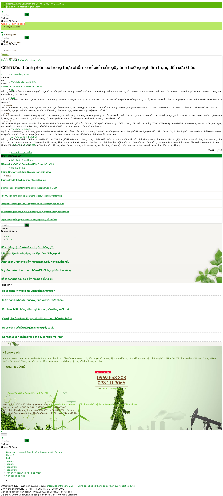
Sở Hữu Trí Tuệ (11, 50)
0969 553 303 (111, 377)
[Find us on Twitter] (6, 480)
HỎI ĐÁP (9, 105)
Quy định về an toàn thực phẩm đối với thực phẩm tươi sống (36, 270)
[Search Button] (27, 14)
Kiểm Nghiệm (11, 35)
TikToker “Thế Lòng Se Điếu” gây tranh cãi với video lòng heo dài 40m (32, 203)
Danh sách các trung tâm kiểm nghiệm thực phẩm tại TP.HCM (29, 187)
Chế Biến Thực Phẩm (21, 152)
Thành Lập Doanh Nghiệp (23, 81)
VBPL (8, 113)
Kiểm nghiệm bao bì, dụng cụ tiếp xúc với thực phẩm (31, 253)
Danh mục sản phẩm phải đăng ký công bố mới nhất (32, 336)
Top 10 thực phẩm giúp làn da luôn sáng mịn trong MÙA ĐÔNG (29, 219)
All (7, 236)
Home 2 (10, 454)
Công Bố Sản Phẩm (13, 27)
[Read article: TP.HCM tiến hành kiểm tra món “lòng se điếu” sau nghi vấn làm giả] (111, 191)
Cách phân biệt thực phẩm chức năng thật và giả (23, 179)
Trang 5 (10, 463)
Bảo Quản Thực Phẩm (22, 160)
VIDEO (8, 176)
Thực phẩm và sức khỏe (29, 59)
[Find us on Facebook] (2, 480)
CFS (13, 97)
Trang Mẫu (11, 466)
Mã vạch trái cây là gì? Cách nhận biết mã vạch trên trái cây (28, 163)
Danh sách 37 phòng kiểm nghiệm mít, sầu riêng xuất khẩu (35, 261)
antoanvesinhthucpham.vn (62, 404)
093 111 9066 (111, 382)
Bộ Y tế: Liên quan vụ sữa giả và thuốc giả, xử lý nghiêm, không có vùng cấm (35, 211)
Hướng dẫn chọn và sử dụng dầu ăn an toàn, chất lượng (26, 171)
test (8, 457)
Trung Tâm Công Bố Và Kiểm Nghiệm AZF (28, 392)
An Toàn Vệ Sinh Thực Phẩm (25, 136)
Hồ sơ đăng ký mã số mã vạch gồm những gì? (27, 247)
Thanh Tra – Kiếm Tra (21, 129)
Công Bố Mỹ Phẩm (20, 74)
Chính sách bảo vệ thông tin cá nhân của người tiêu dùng (108, 404)
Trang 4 (10, 460)
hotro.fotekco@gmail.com (114, 388)
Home (4, 59)
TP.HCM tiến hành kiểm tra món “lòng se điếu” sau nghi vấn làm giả (31, 195)
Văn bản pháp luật (15, 475)
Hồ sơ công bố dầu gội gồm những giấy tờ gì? (27, 278)
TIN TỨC (9, 121)
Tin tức (12, 59)
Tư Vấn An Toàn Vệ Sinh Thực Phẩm (23, 472)
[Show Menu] (2, 31)
